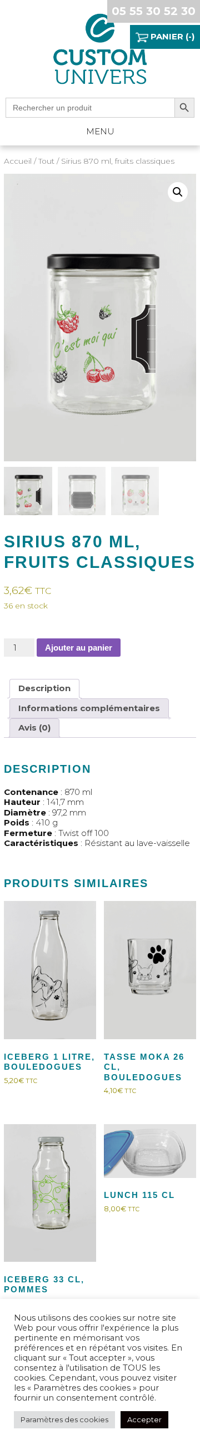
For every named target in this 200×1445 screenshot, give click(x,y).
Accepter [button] (144, 1419)
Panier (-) (171, 36)
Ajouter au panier (78, 647)
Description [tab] (44, 688)
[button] (178, 192)
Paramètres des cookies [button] (64, 1419)
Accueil (18, 161)
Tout (46, 161)
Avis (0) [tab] (34, 727)
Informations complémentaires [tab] (89, 708)
